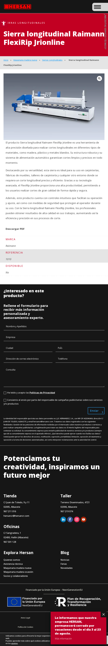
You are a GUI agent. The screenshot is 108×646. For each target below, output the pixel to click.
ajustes (14, 643)
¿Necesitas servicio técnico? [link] (105, 31)
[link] (3, 23)
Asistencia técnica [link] (13, 563)
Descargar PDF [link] (15, 229)
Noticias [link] (64, 559)
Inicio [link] (6, 60)
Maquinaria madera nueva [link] (25, 60)
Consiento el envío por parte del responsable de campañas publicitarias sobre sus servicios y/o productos (53, 401)
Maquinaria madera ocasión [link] (18, 572)
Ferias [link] (63, 563)
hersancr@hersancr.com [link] (43, 421)
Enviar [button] (94, 411)
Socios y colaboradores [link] (16, 576)
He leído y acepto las (31, 392)
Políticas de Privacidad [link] (42, 392)
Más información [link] (63, 638)
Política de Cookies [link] (25, 627)
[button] (99, 78)
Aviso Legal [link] (25, 618)
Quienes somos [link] (12, 559)
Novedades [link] (66, 567)
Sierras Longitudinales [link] (52, 60)
